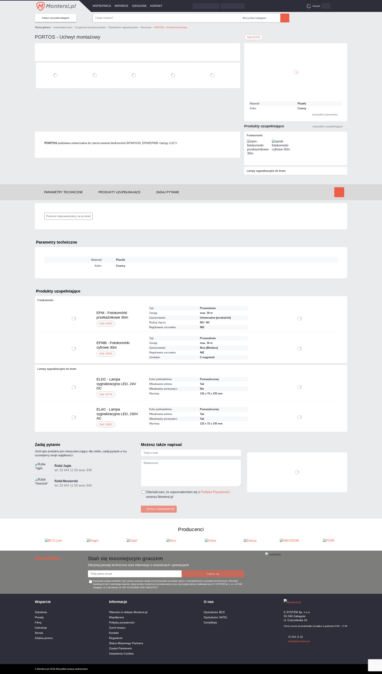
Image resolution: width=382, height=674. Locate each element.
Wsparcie (121, 5)
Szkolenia (139, 5)
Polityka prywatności (121, 622)
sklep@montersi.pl (299, 641)
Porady (39, 617)
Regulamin (116, 638)
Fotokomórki (254, 135)
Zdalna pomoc (44, 638)
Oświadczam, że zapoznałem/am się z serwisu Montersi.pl (188, 494)
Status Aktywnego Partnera (126, 643)
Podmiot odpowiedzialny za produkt (68, 216)
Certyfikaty (210, 622)
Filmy (38, 622)
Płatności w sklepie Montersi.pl (128, 612)
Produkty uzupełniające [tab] (119, 192)
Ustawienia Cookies (121, 653)
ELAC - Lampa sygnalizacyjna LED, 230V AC (117, 413)
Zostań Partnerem (120, 648)
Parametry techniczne (56, 242)
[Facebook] (338, 602)
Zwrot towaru (117, 627)
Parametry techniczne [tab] (63, 192)
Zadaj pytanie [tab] (167, 192)
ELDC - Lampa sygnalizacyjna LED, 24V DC (116, 383)
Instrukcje (41, 627)
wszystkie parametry (325, 114)
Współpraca (102, 5)
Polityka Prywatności (215, 492)
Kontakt (156, 5)
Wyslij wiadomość (160, 509)
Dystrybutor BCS (214, 612)
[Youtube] (345, 602)
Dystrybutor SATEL (216, 617)
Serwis (39, 632)
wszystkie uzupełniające (328, 126)
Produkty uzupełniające (58, 291)
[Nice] (153, 52)
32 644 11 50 (295, 636)
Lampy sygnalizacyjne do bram (266, 170)
